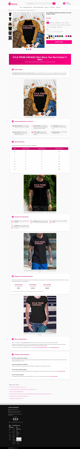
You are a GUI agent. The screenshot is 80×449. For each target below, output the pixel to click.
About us (47, 7)
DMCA (10, 439)
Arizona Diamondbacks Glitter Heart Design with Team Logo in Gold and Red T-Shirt (23, 389)
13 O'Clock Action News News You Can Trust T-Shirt (18, 387)
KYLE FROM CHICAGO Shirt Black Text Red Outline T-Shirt (26, 10)
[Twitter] (28, 49)
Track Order (52, 7)
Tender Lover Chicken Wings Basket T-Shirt (16, 391)
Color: (49, 34)
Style (48, 20)
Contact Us (58, 7)
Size (47, 29)
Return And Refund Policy (38, 7)
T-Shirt (14, 10)
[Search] (54, 3)
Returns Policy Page (61, 371)
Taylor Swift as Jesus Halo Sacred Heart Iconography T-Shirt (19, 396)
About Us (10, 430)
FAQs (10, 438)
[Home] (12, 3)
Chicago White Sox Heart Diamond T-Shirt (16, 398)
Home (21, 7)
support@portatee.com (55, 347)
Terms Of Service (14, 428)
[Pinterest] (30, 49)
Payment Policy (14, 443)
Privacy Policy (14, 432)
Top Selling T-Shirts (14, 422)
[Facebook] (26, 49)
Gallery (9, 422)
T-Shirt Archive (20, 422)
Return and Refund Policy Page (41, 347)
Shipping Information (27, 7)
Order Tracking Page (54, 376)
